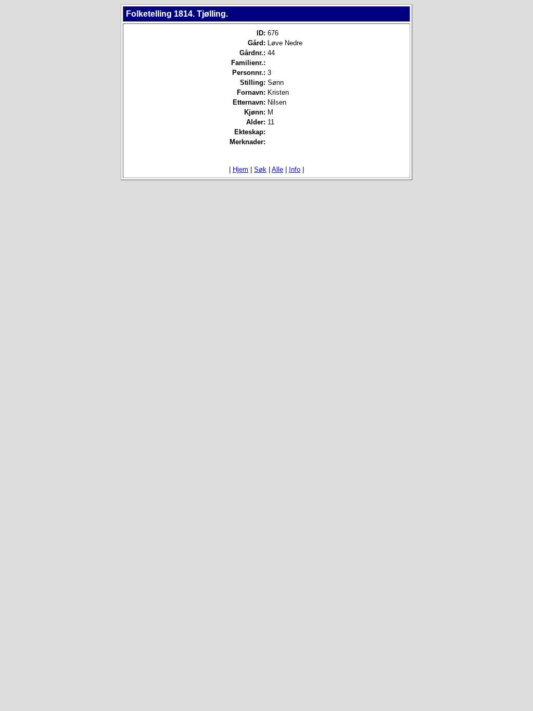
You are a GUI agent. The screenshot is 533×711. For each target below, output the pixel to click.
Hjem (240, 169)
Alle (277, 169)
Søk (260, 169)
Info (294, 169)
